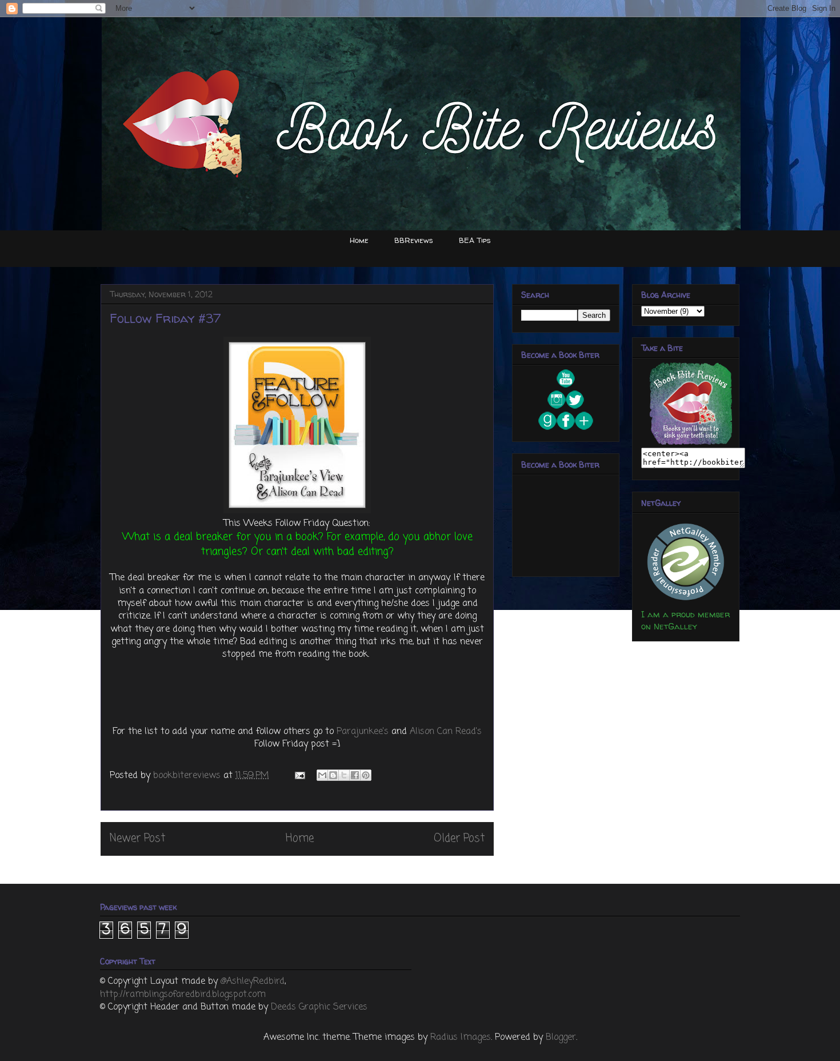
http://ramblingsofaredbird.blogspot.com (183, 995)
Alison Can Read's (446, 732)
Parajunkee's (363, 732)
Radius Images (460, 1037)
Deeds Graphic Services (319, 1007)
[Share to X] (344, 775)
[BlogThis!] (333, 775)
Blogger (561, 1037)
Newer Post (137, 838)
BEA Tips (475, 240)
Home (359, 240)
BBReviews (413, 240)
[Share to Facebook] (355, 775)
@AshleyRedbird (253, 981)
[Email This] (322, 775)
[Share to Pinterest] (365, 775)
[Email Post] (299, 776)
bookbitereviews (188, 776)
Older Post (459, 838)
